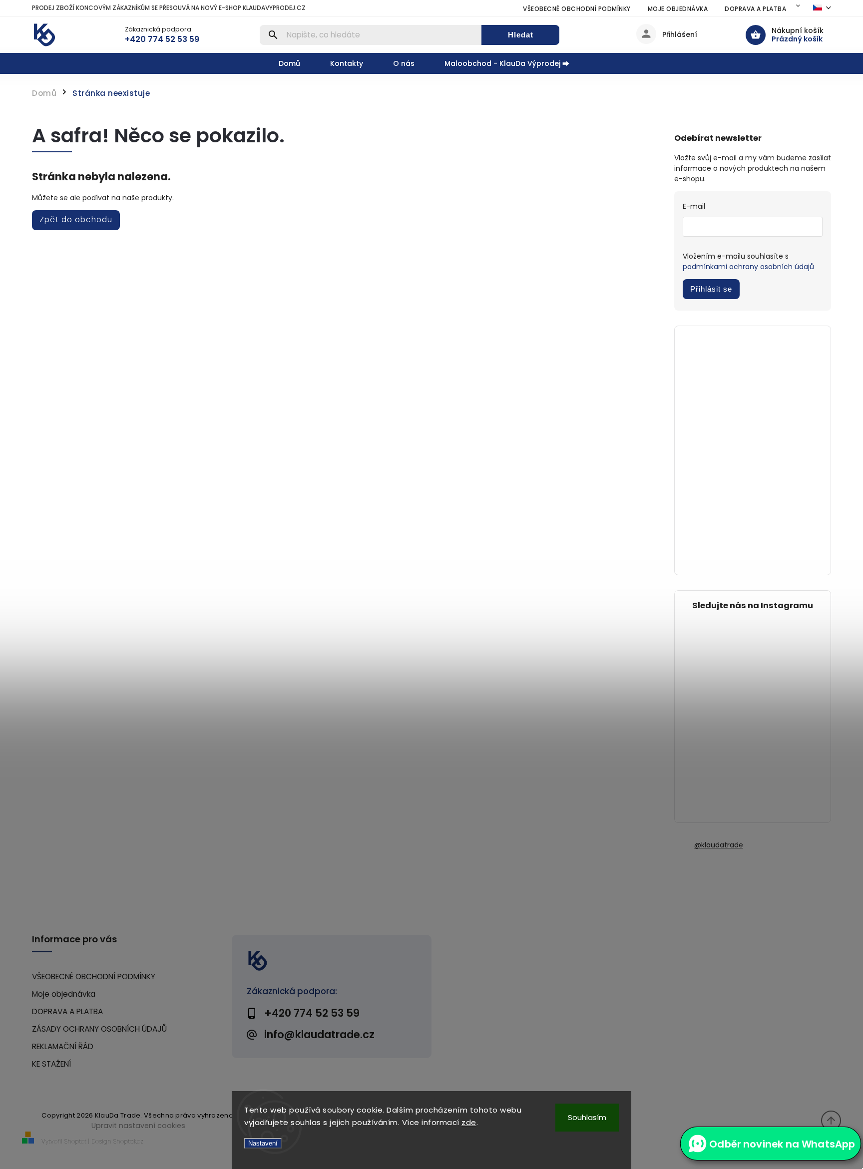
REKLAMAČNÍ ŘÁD (62, 1046)
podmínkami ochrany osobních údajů (748, 267)
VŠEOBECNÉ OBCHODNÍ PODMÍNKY (577, 8)
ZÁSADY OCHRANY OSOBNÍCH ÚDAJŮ (99, 1029)
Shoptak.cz (128, 1141)
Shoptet (75, 1141)
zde (468, 1122)
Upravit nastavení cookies (138, 1126)
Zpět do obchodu (75, 219)
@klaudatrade (718, 845)
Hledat (520, 34)
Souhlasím (587, 1117)
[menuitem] (297, 63)
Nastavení (263, 1143)
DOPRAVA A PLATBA (755, 8)
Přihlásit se (711, 289)
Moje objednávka (678, 8)
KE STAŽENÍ (51, 1064)
